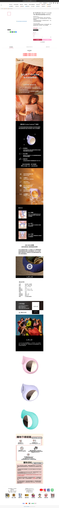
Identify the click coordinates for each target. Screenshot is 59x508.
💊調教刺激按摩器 (10, 8)
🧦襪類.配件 (43, 6)
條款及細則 (27, 506)
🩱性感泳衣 (38, 6)
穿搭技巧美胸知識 (32, 4)
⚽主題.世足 (38, 4)
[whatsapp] (14, 32)
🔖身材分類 (43, 4)
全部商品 (2, 8)
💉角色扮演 (16, 6)
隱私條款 (25, 506)
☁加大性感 (32, 6)
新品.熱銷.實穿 (16, 4)
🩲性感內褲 (27, 6)
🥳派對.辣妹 (49, 4)
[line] (10, 32)
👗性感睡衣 (11, 6)
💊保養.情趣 (49, 6)
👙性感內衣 (22, 6)
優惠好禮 (21, 4)
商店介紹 (10, 4)
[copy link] (16, 32)
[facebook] (12, 32)
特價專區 (25, 4)
